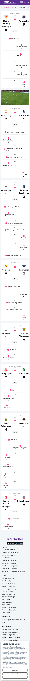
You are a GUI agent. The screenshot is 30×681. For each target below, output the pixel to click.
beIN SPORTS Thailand (9, 563)
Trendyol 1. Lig (6, 581)
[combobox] (9, 8)
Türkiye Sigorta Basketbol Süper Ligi (13, 620)
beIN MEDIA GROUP (8, 550)
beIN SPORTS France (8, 555)
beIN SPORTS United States (10, 552)
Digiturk (4, 547)
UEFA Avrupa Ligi (7, 591)
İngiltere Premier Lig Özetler (11, 637)
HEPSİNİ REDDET (15, 673)
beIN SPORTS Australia (9, 558)
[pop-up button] (23, 102)
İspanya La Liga (7, 602)
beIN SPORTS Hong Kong (10, 560)
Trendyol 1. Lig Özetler (9, 635)
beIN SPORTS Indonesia (9, 568)
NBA (3, 622)
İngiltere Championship (9, 607)
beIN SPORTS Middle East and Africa (13, 571)
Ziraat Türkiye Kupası (8, 583)
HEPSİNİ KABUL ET (15, 670)
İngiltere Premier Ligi (8, 586)
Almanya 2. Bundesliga (9, 610)
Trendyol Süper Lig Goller (10, 629)
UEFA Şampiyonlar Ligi (9, 589)
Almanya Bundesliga (8, 597)
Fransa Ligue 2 (6, 613)
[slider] (15, 100)
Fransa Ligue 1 (6, 599)
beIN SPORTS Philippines (10, 566)
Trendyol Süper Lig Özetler (10, 632)
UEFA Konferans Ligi (8, 594)
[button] (10, 2)
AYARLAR (15, 677)
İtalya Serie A (6, 605)
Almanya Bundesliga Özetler (11, 640)
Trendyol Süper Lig (8, 578)
